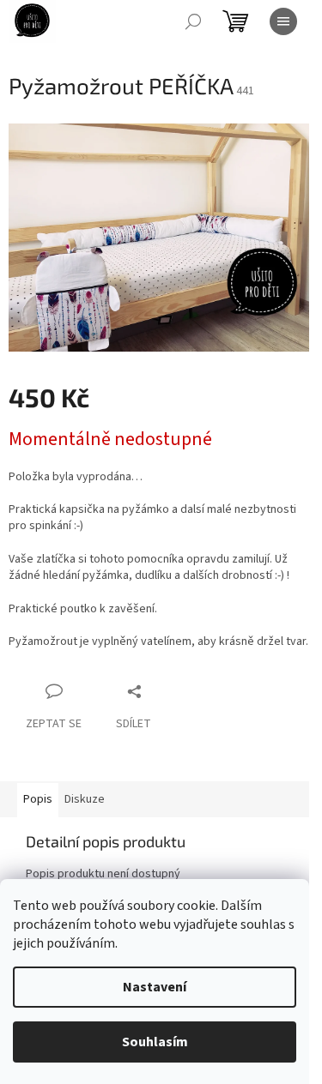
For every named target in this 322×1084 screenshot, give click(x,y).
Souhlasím (155, 1042)
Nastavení (154, 987)
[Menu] (283, 21)
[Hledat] (193, 21)
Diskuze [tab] (84, 799)
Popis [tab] (37, 799)
